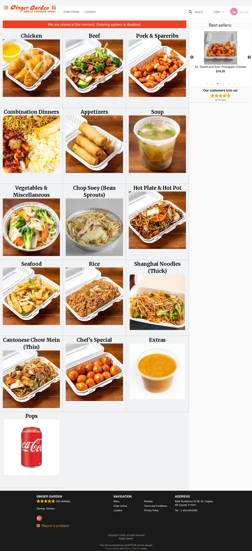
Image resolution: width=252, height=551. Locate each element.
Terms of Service (132, 548)
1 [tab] (206, 83)
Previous (192, 57)
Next (249, 57)
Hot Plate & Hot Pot (157, 188)
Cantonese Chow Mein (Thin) (31, 343)
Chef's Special (94, 340)
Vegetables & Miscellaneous (31, 191)
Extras (157, 340)
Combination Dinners (31, 112)
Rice (94, 264)
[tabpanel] (220, 55)
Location (90, 12)
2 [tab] (212, 83)
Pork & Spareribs (157, 36)
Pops (31, 416)
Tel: (186, 510)
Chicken (31, 36)
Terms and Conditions (155, 506)
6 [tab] (234, 83)
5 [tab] (229, 83)
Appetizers (94, 112)
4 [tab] (223, 83)
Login (216, 12)
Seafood (31, 264)
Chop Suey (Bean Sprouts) (94, 191)
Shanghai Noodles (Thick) (157, 267)
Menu (116, 501)
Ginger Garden (49, 496)
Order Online (71, 12)
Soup (157, 112)
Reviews (148, 501)
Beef (94, 36)
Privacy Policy (151, 510)
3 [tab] (218, 83)
